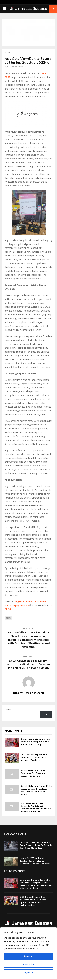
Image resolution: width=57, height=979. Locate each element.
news (8, 618)
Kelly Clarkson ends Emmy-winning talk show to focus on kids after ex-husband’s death (28, 664)
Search (8, 709)
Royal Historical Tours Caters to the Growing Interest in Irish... (33, 773)
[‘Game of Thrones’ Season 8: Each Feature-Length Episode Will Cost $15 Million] (11, 846)
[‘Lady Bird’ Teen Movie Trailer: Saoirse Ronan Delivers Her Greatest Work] (11, 861)
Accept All (28, 956)
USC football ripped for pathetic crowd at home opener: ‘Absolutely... (34, 757)
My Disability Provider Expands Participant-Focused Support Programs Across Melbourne (36, 807)
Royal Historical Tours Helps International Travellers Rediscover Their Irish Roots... (36, 790)
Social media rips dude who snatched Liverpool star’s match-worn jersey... (36, 742)
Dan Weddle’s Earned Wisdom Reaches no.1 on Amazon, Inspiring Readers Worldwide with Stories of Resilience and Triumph (28, 640)
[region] (28, 953)
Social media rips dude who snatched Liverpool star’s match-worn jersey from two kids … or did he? (36, 883)
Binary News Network (16, 66)
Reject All (28, 972)
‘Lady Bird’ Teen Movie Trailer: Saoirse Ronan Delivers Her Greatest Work (35, 861)
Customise (28, 964)
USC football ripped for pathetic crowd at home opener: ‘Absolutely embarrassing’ (33, 901)
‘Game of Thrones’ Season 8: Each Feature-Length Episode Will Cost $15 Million (36, 845)
